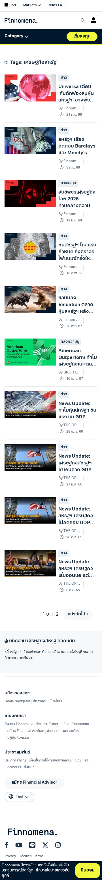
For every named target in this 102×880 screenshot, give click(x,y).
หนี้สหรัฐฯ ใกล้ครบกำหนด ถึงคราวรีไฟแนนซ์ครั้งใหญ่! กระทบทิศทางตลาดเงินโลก (49, 655)
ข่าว (64, 78)
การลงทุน (68, 183)
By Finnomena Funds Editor (69, 267)
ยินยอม (88, 870)
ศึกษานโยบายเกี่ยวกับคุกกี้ (35, 873)
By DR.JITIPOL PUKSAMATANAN (69, 372)
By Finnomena (69, 108)
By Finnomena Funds (69, 214)
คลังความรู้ (70, 342)
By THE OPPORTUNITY (69, 425)
